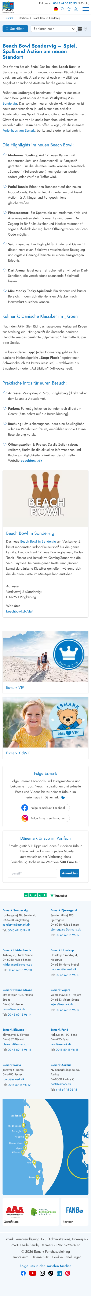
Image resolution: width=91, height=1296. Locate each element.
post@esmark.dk (61, 1084)
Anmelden (70, 873)
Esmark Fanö (59, 1029)
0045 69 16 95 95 (65, 3)
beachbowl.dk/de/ (19, 611)
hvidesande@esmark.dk (17, 964)
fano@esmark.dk (61, 1044)
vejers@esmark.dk (62, 1004)
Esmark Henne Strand (18, 990)
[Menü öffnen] (86, 9)
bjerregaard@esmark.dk (66, 929)
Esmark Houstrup (62, 950)
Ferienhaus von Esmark (19, 130)
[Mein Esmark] (75, 9)
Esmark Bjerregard (64, 910)
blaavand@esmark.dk (16, 1044)
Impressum (20, 1257)
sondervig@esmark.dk (16, 924)
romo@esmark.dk (13, 1079)
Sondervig (10, 103)
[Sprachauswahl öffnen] (56, 9)
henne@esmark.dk (14, 1009)
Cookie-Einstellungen (66, 1257)
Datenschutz (40, 1257)
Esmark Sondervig (15, 910)
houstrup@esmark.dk (63, 969)
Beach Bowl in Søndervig (46, 18)
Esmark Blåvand (14, 1029)
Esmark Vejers (60, 990)
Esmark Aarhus (61, 1065)
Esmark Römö (12, 1065)
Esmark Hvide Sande (17, 950)
